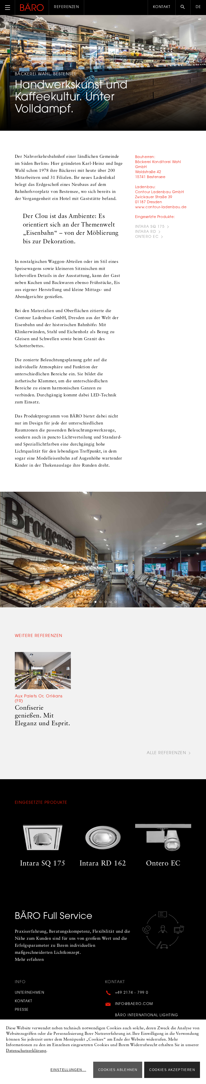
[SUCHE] (182, 7)
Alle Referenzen (166, 753)
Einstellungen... (68, 1070)
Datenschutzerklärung (26, 1051)
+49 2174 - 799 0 (131, 993)
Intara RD (145, 232)
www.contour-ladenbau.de (161, 207)
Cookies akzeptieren (172, 1070)
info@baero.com (134, 1004)
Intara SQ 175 (150, 227)
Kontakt (162, 7)
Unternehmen (29, 993)
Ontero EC (147, 237)
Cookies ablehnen (117, 1070)
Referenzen (66, 7)
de (198, 7)
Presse (22, 1010)
